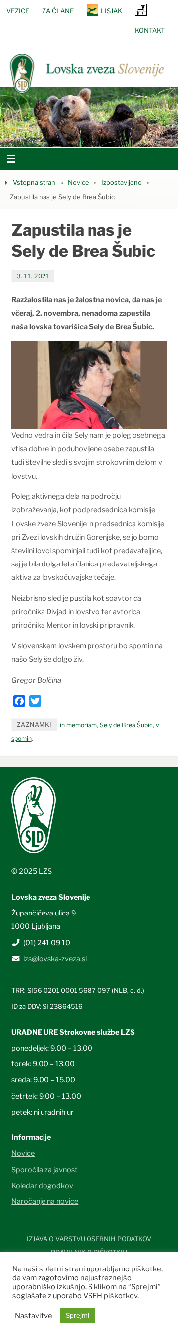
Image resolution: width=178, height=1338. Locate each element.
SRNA (141, 9)
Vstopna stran (34, 182)
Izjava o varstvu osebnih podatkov (89, 1239)
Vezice (17, 11)
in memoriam (78, 725)
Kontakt (150, 30)
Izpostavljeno (121, 182)
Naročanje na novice (44, 1201)
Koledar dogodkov (42, 1185)
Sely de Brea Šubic (126, 725)
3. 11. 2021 (33, 276)
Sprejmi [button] (77, 1315)
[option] (89, 117)
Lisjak (111, 11)
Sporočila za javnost (44, 1169)
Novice (78, 182)
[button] (59, 135)
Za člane (58, 11)
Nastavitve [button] (33, 1315)
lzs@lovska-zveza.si (55, 958)
